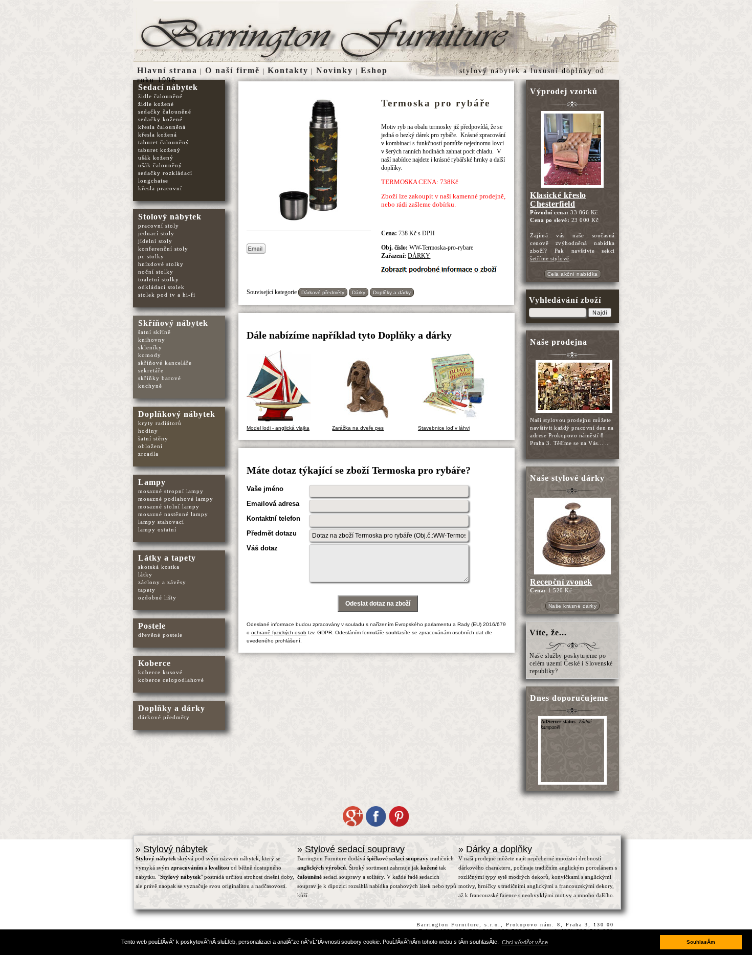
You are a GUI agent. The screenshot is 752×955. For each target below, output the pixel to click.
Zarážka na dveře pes (358, 428)
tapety (147, 590)
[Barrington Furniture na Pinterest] (399, 825)
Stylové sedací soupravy (355, 849)
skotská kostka (159, 567)
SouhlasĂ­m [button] (701, 942)
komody (149, 355)
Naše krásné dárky (572, 606)
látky (145, 574)
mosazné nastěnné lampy (173, 514)
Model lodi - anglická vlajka (278, 428)
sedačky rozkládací (165, 173)
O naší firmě (232, 70)
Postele (152, 626)
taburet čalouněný (163, 142)
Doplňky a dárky (392, 292)
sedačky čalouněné (164, 111)
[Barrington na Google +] (353, 825)
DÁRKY (419, 255)
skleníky (150, 347)
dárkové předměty (164, 717)
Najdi (599, 312)
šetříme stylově (549, 258)
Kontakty (288, 70)
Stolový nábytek (170, 216)
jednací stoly (156, 233)
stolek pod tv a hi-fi (166, 295)
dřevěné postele (160, 635)
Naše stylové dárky (567, 478)
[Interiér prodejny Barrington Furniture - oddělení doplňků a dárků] (572, 412)
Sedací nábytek (168, 87)
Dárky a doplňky (499, 849)
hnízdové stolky (161, 264)
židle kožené (156, 104)
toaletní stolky (158, 279)
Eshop (374, 70)
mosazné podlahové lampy (175, 499)
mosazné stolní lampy (169, 506)
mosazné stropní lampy (171, 491)
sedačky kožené (160, 119)
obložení (150, 446)
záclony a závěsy (162, 582)
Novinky (334, 70)
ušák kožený (155, 157)
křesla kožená (157, 134)
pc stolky (151, 256)
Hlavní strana (167, 70)
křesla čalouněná (162, 127)
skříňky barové (159, 378)
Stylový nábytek (175, 849)
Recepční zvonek (561, 582)
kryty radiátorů (160, 423)
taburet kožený (159, 150)
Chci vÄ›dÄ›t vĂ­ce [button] (525, 942)
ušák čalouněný (160, 165)
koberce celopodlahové (171, 680)
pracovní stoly (158, 226)
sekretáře (151, 370)
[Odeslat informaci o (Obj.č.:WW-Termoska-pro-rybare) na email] (256, 251)
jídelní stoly (155, 241)
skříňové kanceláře (165, 363)
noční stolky (155, 272)
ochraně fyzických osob (278, 632)
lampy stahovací (161, 522)
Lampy (152, 482)
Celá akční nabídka (572, 274)
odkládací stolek (161, 287)
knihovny (151, 340)
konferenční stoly (163, 249)
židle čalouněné (160, 96)
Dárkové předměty (322, 292)
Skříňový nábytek (173, 323)
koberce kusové (160, 672)
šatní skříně (154, 332)
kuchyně (150, 386)
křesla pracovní (160, 188)
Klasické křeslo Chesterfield (558, 199)
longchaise (153, 180)
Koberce (154, 663)
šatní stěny (153, 438)
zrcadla (148, 454)
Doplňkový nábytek (176, 414)
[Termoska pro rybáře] (311, 225)
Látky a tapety (167, 558)
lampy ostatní (157, 529)
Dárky (358, 292)
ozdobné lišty (157, 597)
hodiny (148, 431)
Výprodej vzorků (564, 91)
